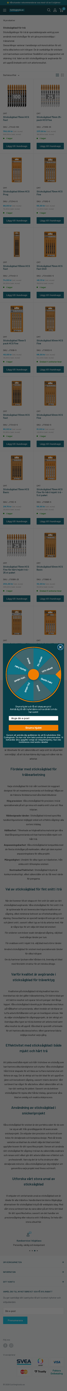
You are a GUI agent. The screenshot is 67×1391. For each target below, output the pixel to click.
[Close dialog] (60, 647)
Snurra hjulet (33, 727)
